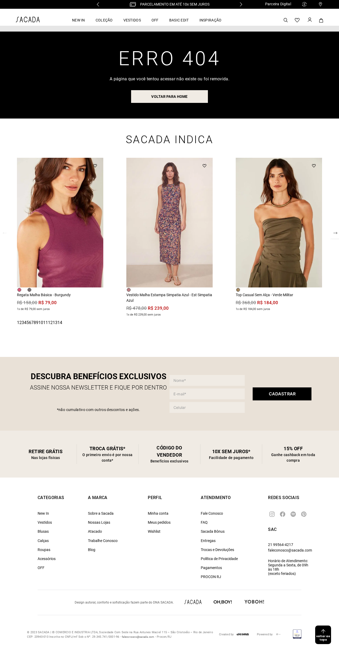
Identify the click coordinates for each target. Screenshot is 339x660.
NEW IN (78, 20)
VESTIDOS (132, 20)
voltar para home (169, 96)
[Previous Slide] (98, 4)
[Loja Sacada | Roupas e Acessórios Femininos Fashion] (28, 20)
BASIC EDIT (179, 20)
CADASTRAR (282, 393)
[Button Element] (309, 20)
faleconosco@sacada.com (290, 550)
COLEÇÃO (104, 20)
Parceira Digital (278, 4)
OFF (155, 20)
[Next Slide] (241, 4)
